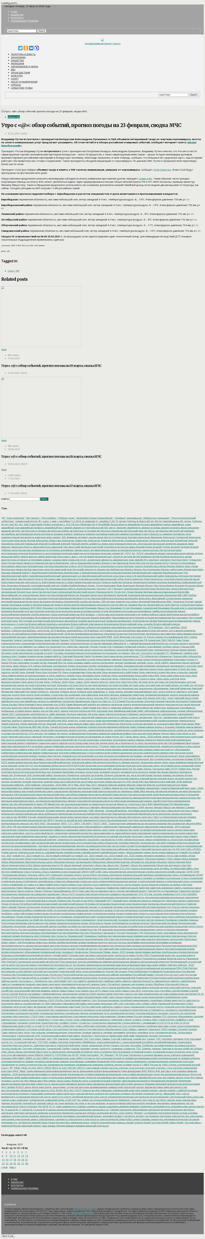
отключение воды (11, 881)
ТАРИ (163, 1029)
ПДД (177, 894)
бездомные (189, 563)
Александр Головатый (175, 537)
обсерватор (137, 862)
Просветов (81, 948)
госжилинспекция (73, 653)
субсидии (100, 1026)
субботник (88, 1026)
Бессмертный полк (61, 569)
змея (92, 723)
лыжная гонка (51, 781)
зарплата (16, 720)
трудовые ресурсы (184, 1045)
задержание (22, 714)
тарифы (172, 1029)
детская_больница (57, 685)
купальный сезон (190, 765)
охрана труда (139, 884)
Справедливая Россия (129, 1016)
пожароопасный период (110, 916)
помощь (193, 919)
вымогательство (151, 630)
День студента (140, 678)
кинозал (69, 746)
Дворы (23, 665)
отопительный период (150, 881)
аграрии (58, 534)
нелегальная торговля (153, 842)
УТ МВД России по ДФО (153, 1064)
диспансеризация (105, 688)
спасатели (189, 1013)
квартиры (6, 746)
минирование (182, 800)
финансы (138, 1083)
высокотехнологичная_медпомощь (139, 633)
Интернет (62, 733)
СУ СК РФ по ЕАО (51, 1026)
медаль (150, 791)
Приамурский (75, 936)
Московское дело (137, 817)
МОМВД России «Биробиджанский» (38, 817)
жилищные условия (12, 710)
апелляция (150, 553)
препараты (26, 936)
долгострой (32, 694)
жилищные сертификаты (180, 707)
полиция (159, 919)
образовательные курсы (38, 862)
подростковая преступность (132, 913)
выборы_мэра (64, 630)
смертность (178, 1000)
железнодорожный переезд (148, 704)
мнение (30, 810)
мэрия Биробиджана (41, 826)
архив (188, 556)
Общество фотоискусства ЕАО (173, 865)
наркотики (191, 833)
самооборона (188, 981)
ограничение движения (105, 868)
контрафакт (136, 755)
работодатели (9, 958)
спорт (41, 1016)
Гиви (178, 640)
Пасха (64, 894)
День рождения (37, 678)
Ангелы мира (127, 546)
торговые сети (180, 1038)
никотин (166, 849)
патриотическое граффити (105, 894)
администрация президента (17, 537)
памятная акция (128, 887)
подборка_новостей (12, 913)
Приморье (7, 939)
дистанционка (125, 688)
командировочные (132, 749)
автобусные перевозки (109, 530)
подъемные (8, 916)
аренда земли (36, 556)
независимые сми (24, 842)
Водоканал (115, 611)
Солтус (159, 1006)
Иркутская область (180, 733)
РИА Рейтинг (190, 968)
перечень (171, 900)
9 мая (32, 524)
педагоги (30, 897)
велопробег (131, 598)
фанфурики (134, 1071)
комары (148, 749)
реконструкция (20, 968)
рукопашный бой (125, 977)
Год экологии (53, 646)
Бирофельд (172, 575)
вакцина (158, 591)
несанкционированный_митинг (66, 845)
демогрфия (32, 669)
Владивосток (50, 608)
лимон (53, 778)
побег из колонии (56, 910)
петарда (13, 903)
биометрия (190, 569)
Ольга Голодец (32, 871)
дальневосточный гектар (32, 662)
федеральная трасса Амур (120, 1074)
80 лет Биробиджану (167, 521)
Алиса (104, 543)
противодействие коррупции (115, 948)
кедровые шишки (41, 746)
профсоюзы (81, 952)
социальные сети (98, 1013)
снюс (138, 1003)
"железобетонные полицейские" (94, 517)
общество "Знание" (118, 865)
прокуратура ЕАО (186, 945)
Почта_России (18, 929)
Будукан (179, 585)
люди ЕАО (137, 781)
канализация (183, 739)
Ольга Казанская (71, 871)
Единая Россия (125, 701)
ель (55, 704)
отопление (195, 881)
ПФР (146, 955)
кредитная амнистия (83, 762)
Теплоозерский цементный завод (60, 1035)
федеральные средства (150, 1074)
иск (193, 733)
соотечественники (185, 1006)
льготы (121, 781)
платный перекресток (158, 907)
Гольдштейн (187, 646)
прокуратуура (9, 948)
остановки (158, 878)
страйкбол (180, 1019)
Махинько (127, 791)
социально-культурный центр (100, 1009)
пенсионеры (107, 897)
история (106, 736)
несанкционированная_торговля (29, 845)
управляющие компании (89, 1064)
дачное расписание (102, 662)
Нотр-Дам (172, 855)
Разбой (99, 958)
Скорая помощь (38, 1000)
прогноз (102, 942)
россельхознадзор (94, 974)
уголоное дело (183, 1051)
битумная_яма (13, 579)
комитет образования (177, 749)
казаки (48, 739)
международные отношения (182, 794)
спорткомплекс (107, 1016)
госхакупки (158, 653)
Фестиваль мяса (33, 1080)
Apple (39, 524)
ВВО (180, 595)
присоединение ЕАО (96, 939)
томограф (126, 1038)
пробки (60, 942)
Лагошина (158, 768)
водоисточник (100, 611)
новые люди (150, 852)
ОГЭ (121, 868)
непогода (181, 842)
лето (15, 778)
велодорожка (116, 598)
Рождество (112, 971)
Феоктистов (93, 1077)
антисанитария (173, 550)
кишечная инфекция (136, 746)
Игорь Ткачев (49, 727)
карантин (44, 743)
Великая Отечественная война (90, 598)
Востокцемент (180, 617)
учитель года (126, 1067)
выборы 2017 (68, 627)
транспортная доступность (17, 1045)
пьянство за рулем (175, 955)
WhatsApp (86, 524)
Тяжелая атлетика (171, 1048)
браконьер (128, 585)
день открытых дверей (183, 672)
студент (73, 1022)
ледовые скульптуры (86, 772)
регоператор (45, 964)
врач (61, 620)
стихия (127, 1019)
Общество (17, 60)
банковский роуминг (89, 563)
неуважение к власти (172, 845)
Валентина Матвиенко (103, 595)
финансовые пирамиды (91, 1083)
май (167, 781)
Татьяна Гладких (187, 1029)
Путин (139, 955)
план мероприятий (134, 907)
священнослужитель (88, 987)
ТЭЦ (138, 1048)
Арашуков (7, 556)
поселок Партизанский (152, 923)
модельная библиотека (86, 813)
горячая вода (161, 649)
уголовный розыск (163, 1051)
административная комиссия (102, 534)
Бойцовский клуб (191, 582)
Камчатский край (166, 739)
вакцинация (170, 591)
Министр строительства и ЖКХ (134, 804)
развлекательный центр (118, 958)
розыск (123, 971)
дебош (36, 665)
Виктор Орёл (163, 604)
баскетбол (134, 563)
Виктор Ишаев (146, 604)
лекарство (7, 775)
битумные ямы (52, 579)
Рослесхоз (55, 974)
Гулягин (15, 659)
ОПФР (199, 874)
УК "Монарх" (107, 1055)
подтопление (171, 913)
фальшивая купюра (90, 1071)
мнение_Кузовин (45, 810)
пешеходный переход (173, 903)
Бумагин (26, 588)
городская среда (81, 649)
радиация (81, 958)
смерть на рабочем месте (28, 1003)
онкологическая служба (140, 871)
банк (179, 559)
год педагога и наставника (16, 646)
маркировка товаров (157, 788)
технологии (165, 1035)
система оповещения (146, 993)
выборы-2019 (97, 630)
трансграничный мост (109, 1042)
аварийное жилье (160, 524)
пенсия (52, 900)
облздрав (83, 858)
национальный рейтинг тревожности (51, 839)
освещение (62, 878)
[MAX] (36, 48)
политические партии (141, 919)
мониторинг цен (84, 817)
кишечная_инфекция (160, 746)
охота (127, 884)
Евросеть (96, 701)
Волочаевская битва (46, 617)
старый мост (42, 1019)
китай (120, 746)
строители (33, 1022)
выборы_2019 (145, 627)
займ (52, 714)
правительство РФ (90, 929)
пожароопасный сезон (137, 916)
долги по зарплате (176, 691)
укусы (166, 1055)
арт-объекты (115, 556)
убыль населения (25, 1051)
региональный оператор (154, 961)
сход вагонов (60, 1029)
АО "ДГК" (125, 553)
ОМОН (85, 871)
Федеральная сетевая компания (86, 1074)
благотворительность (54, 582)
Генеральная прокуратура (89, 640)
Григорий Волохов (72, 656)
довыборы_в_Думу (103, 691)
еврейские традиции (61, 701)
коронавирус (192, 755)
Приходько (190, 939)
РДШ (61, 961)
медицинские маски (31, 794)
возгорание (117, 614)
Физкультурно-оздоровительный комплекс (96, 1080)
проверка (92, 942)
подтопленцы (187, 913)
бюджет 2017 (105, 588)
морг (97, 817)
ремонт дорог (65, 968)
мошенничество (37, 820)
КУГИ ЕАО (79, 765)
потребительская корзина (158, 926)
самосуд (6, 984)
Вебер (193, 595)
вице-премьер (21, 608)
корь (106, 759)
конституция (105, 755)
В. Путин (116, 591)
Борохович (109, 585)
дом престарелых (108, 694)
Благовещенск (69, 579)
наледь (96, 829)
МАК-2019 (67, 784)
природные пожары (36, 939)
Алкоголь (131, 543)
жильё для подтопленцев (75, 710)
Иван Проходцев (21, 727)
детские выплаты (97, 685)
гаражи (54, 640)
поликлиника (72, 919)
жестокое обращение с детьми (35, 707)
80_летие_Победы (191, 521)
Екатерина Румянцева (188, 701)
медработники (110, 794)
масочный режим (31, 791)
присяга (151, 939)
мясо (82, 826)
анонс (86, 550)
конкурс (33, 755)
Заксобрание (24, 717)
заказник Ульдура (65, 714)
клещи (196, 746)
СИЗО (92, 993)
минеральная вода (102, 800)
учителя (177, 1067)
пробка (52, 942)
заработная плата (188, 717)
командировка (112, 749)
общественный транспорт (78, 865)
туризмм (84, 1048)
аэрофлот (165, 559)
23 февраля (88, 521)
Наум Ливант (190, 836)
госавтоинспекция (22, 653)
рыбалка (178, 977)
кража (11, 762)
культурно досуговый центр (163, 765)
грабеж (187, 653)
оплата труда (81, 874)
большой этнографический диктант (39, 585)
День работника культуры (175, 675)
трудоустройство (11, 1048)
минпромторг (25, 807)
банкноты (29, 563)
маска (4, 791)
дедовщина (60, 665)
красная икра (30, 762)
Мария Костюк (119, 788)
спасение (6, 1016)
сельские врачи (139, 987)
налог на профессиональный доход (153, 829)
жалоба (91, 704)
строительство (49, 1022)
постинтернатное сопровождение (97, 926)
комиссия (158, 749)
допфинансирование (156, 694)
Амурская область (21, 546)
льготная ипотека (69, 781)
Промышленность (42, 948)
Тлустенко (94, 1038)
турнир (94, 1048)
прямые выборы (151, 952)
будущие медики (11, 588)
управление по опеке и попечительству (24, 1064)
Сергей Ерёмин (180, 990)
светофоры (55, 987)
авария (68, 527)
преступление (41, 936)
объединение (9, 868)
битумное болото (32, 579)
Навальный (124, 826)
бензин (170, 566)
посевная (133, 923)
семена (54, 990)
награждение (9, 829)
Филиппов (171, 1080)
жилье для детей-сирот (46, 710)
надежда (22, 829)
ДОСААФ (69, 698)
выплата (180, 630)
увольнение (58, 1051)
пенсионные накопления (184, 897)
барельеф (122, 563)
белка (162, 566)
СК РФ (13, 997)
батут (166, 563)
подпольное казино (104, 913)
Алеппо (84, 543)
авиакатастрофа (150, 527)
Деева (71, 665)
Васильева (170, 595)
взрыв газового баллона (28, 604)
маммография (42, 788)
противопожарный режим (179, 948)
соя (181, 1013)
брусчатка (159, 585)
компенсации (102, 752)
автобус (16, 530)
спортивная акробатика (59, 1016)
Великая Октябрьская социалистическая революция (41, 598)
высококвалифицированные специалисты (94, 633)
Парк (81, 891)
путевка (130, 955)
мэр (18, 826)
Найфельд (59, 829)
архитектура (8, 559)
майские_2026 (22, 784)
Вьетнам (95, 636)
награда (185, 826)
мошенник (7, 820)
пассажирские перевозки (15, 894)
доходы (98, 698)
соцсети (174, 1013)
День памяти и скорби (61, 675)
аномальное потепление (45, 550)
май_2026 (176, 781)
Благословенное (134, 579)
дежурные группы (85, 665)
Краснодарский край (50, 762)
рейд (155, 964)
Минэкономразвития (112, 807)
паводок (50, 887)
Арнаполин (100, 556)
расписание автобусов (44, 961)
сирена (100, 993)
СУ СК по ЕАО (171, 1022)
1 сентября (63, 521)
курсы (64, 768)
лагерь (147, 768)
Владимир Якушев (168, 608)
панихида (188, 887)
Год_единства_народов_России (79, 646)
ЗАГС (11, 714)
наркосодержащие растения (168, 833)
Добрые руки (84, 691)
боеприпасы (174, 582)
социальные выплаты (52, 1013)
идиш (71, 727)
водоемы (86, 611)
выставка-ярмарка (182, 633)
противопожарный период (148, 948)
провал (82, 942)
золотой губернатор (107, 723)
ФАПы (151, 1071)
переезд (146, 900)
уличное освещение (182, 1055)
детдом (142, 681)
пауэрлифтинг (129, 894)
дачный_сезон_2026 (148, 662)
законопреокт (169, 714)
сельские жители (158, 987)
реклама (6, 968)
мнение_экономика (128, 810)
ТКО (85, 1038)
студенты (84, 1022)
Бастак (145, 563)
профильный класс (51, 952)
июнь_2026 (146, 736)
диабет (70, 688)
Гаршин (64, 640)
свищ (65, 987)
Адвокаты (79, 534)
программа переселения (141, 942)
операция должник (62, 874)
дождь (119, 691)
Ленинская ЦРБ (22, 775)
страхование (8, 1022)
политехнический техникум (112, 919)
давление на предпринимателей (42, 659)
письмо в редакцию (76, 907)
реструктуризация (103, 968)
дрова (113, 698)
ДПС (106, 698)
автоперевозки (24, 534)
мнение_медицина (67, 810)
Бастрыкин (155, 563)
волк (3, 617)
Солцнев (169, 1006)
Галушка (38, 640)
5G (113, 521)
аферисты (106, 559)
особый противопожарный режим (120, 878)
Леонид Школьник (114, 775)
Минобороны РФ (163, 804)
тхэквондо (129, 1048)
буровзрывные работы (62, 588)
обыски (44, 868)
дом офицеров (89, 694)
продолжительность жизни (17, 945)
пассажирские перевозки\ (45, 894)
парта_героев (116, 891)
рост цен (178, 974)
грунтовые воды (112, 656)
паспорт (195, 891)
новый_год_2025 (105, 855)
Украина (158, 1055)
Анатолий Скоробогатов (105, 546)
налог (104, 829)
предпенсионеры (30, 932)
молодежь (164, 813)
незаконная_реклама (116, 842)
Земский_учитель (56, 723)
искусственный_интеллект (39, 736)
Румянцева (142, 977)
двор (15, 665)
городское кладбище (103, 649)
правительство (47, 929)
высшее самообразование (32, 636)
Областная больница (36, 858)
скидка (119, 997)
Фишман (149, 1083)
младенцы (7, 810)
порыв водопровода (68, 923)
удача (30, 1055)
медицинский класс (54, 794)
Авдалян (121, 527)
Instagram (57, 524)
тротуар (124, 1045)
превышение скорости (152, 929)
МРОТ (51, 820)
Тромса (114, 1045)
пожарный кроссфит (84, 916)
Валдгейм (183, 591)
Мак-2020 (79, 784)
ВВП (186, 595)
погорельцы (131, 910)
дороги (173, 694)
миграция (6, 800)
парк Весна (90, 891)
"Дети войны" (48, 517)
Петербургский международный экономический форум (51, 903)
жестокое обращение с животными (75, 707)
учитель (113, 1067)
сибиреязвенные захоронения (59, 993)
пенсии (66, 897)
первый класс (120, 900)
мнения (144, 810)
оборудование (190, 858)
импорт (197, 727)
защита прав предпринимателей (105, 720)
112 (72, 521)
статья (68, 1019)
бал (173, 559)
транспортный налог (68, 1045)
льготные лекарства (105, 781)
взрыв (198, 601)
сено (156, 990)
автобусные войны (58, 530)
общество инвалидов (142, 865)
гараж (46, 640)
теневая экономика (113, 1032)
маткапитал (114, 791)
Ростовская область (28, 977)
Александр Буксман (126, 537)
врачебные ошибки (75, 620)
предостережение (177, 929)
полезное (49, 919)
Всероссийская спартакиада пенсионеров (94, 624)
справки (156, 1016)
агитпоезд (47, 534)
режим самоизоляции (89, 964)
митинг (148, 807)
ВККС (39, 608)
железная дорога (121, 704)
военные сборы (48, 614)
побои (70, 910)
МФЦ (198, 823)
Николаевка (67, 849)
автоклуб (174, 530)
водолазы (128, 611)
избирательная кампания (102, 727)
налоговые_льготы (22, 833)
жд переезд (103, 704)
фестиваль (118, 1077)
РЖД (179, 968)
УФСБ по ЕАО (59, 1067)
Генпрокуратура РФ (136, 640)
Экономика (18, 57)
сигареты (83, 993)
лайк (167, 768)
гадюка (159, 636)
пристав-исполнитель (122, 939)
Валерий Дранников (128, 595)
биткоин (184, 575)
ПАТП (71, 894)
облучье (117, 858)
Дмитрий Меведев (179, 688)
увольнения (73, 1051)
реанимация (94, 961)
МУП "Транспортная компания (119, 823)
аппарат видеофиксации (171, 553)
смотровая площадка (99, 1003)
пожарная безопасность (45, 916)
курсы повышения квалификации (87, 768)
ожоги (134, 868)
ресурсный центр (124, 968)
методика (115, 797)
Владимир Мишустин (97, 608)
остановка (146, 878)
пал (68, 887)
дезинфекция (104, 665)
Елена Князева (25, 704)
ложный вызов (148, 778)
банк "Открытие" (192, 559)
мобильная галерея (12, 813)
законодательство (150, 714)
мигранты (126, 797)
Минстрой (60, 807)
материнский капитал (94, 791)
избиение (81, 727)
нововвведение (53, 852)
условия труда (130, 1064)
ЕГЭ (114, 701)
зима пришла (74, 723)
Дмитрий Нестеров (25, 691)
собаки (145, 1003)
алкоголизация (117, 543)
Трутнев (26, 1048)
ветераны (45, 601)
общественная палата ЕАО (16, 865)
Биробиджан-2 (72, 572)
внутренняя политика (42, 611)
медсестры (125, 794)
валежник (33, 595)
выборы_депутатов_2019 (41, 630)
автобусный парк (133, 530)
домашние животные (131, 694)
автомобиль (8, 534)
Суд (124, 1026)
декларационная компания (139, 665)
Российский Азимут (143, 974)
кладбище (179, 746)
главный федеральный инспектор (148, 643)
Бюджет (91, 588)
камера (131, 739)
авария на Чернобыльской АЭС (90, 527)
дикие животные (85, 688)
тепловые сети (145, 1032)
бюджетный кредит (84, 591)
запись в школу (129, 717)
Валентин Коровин (78, 595)
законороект (8, 717)
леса (133, 775)
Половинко (171, 919)
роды (85, 971)
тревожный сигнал (99, 1045)
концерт (173, 755)
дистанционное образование (151, 688)
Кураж (35, 768)
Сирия (108, 993)
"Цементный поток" (26, 521)
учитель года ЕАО (145, 1067)
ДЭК (144, 698)
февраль (192, 1071)
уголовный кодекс (141, 1051)
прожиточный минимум (83, 945)
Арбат (16, 556)
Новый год (185, 852)
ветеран (34, 601)
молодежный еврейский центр (140, 813)
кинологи (79, 746)
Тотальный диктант (25, 1042)
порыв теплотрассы (91, 923)
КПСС (4, 762)
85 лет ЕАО (7, 524)
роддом (53, 971)
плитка (184, 907)
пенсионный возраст (13, 900)
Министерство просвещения (64, 804)
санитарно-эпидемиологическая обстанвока (73, 984)
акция (92, 537)
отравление (16, 884)
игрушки (63, 727)
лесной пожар (144, 775)
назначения (45, 829)
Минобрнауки (181, 804)
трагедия (62, 1042)
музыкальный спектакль (125, 820)
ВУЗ (37, 627)
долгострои (18, 694)
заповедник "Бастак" (150, 717)
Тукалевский (53, 1048)
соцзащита (75, 1009)
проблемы (71, 942)
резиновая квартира (114, 964)
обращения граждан (118, 862)
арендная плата (54, 556)
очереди (153, 884)
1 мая (52, 521)
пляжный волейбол (21, 910)
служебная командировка (134, 1000)
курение (44, 768)
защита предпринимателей (140, 720)
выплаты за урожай (12, 633)
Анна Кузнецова (21, 550)
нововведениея (90, 852)
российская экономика (119, 974)
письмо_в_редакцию (100, 907)
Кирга (113, 746)
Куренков (55, 768)
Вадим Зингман (143, 591)
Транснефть (184, 1042)
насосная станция (141, 836)
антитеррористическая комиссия (64, 553)
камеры (140, 739)
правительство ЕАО (67, 929)
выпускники (31, 633)
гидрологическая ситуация (85, 643)
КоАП (43, 749)
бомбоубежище (77, 585)
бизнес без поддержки (147, 569)
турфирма (116, 1048)
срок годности (20, 1019)
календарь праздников (113, 739)
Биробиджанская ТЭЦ (175, 572)
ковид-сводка (55, 749)
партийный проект (136, 891)
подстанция (156, 913)
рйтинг (27, 971)
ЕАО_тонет (167, 698)
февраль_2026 (9, 1074)
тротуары (135, 1045)
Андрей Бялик (143, 546)
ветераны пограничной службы (69, 601)
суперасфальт (192, 1026)
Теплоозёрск (8, 1035)
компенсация (151, 752)
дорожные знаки (11, 698)
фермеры (106, 1077)
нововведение (72, 852)
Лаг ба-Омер (135, 768)
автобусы (149, 530)
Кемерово (58, 746)
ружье (111, 977)
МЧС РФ (11, 826)
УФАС (16, 1067)
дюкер (151, 698)
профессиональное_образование (20, 952)
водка (76, 611)
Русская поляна (158, 977)
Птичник (72, 955)
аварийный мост (54, 527)
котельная (177, 759)
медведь (173, 791)
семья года (73, 990)
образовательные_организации (72, 862)
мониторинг (66, 817)
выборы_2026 (178, 627)
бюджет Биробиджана (126, 588)
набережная (109, 826)
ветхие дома (114, 601)
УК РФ (119, 1055)
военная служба (29, 614)
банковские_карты (66, 563)
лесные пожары (162, 775)
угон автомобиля (16, 1055)
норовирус (159, 855)
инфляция (116, 733)
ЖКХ (13, 69)
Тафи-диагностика (12, 1032)
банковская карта (45, 563)
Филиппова (184, 1080)
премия (15, 936)
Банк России (8, 563)
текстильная (37, 1032)
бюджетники (148, 588)
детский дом (152, 685)
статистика (57, 1019)
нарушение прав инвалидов (17, 836)
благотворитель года (156, 579)
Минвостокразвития (79, 800)
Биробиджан (55, 572)
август (112, 527)
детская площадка (35, 685)
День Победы (102, 675)
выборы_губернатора (13, 630)
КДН (28, 746)
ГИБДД (170, 640)
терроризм (141, 1035)
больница (12, 585)
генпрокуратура (114, 640)
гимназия (106, 643)
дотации (80, 698)
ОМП (92, 871)
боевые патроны (157, 582)
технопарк (39, 1038)
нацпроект (93, 839)
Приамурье (90, 936)
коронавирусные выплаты (16, 759)
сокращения (137, 1006)
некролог (134, 842)
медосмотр (94, 794)
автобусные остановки (82, 530)
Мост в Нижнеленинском (168, 817)
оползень (103, 874)
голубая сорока (170, 646)
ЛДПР (174, 768)
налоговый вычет (44, 833)
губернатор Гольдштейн (172, 656)
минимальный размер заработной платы (150, 800)
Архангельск (176, 556)
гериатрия (154, 640)
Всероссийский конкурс (166, 624)
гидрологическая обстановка (52, 643)
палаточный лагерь (82, 887)
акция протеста (105, 537)
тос (10, 1042)
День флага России (31, 681)
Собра (189, 1003)
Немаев (171, 842)
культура (141, 765)
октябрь (164, 868)
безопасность (91, 566)
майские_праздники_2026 (46, 784)
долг (155, 691)
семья (63, 990)
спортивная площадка (86, 1016)
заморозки (100, 717)
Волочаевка (27, 617)
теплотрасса (100, 1035)
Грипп (87, 656)
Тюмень (146, 1048)
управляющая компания (61, 1064)
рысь (28, 981)
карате (54, 743)
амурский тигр (59, 546)
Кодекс (67, 749)
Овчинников (56, 868)
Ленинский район (42, 775)
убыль (11, 1051)
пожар (27, 916)
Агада (37, 534)
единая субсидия (144, 701)
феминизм (70, 1077)
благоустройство (112, 582)
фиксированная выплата (136, 1080)
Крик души (168, 762)
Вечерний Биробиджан (152, 601)
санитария (41, 984)
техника (153, 1035)
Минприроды (9, 807)
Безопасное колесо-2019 (68, 566)
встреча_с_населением (14, 627)
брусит (149, 585)
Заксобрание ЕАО (42, 717)
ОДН (127, 868)
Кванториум (192, 743)
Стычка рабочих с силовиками (138, 1022)
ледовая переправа (62, 772)
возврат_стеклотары (97, 614)
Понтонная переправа (14, 923)
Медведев (161, 791)
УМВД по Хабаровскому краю (58, 1058)
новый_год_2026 (125, 855)
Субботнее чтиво (22, 87)
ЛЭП (128, 781)
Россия (159, 974)
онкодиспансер (117, 871)
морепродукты (109, 817)
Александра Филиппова (174, 540)
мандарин (71, 788)
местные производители (82, 797)
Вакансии (17, 14)
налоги (178, 829)
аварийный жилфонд (31, 527)
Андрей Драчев (179, 546)
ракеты (180, 958)
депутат (103, 681)
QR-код (75, 524)
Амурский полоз (41, 546)
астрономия (35, 559)
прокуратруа (153, 945)
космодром (128, 759)
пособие (62, 926)
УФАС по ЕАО (28, 1067)
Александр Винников (149, 537)
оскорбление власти (88, 878)
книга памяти (19, 749)
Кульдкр (120, 765)
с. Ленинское (39, 981)
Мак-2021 (91, 784)
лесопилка (177, 775)
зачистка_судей (76, 720)
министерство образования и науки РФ (24, 804)
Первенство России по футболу (75, 900)
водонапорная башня (172, 611)
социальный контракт (122, 1013)
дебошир (47, 665)
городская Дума (61, 649)
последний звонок (46, 926)
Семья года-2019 (90, 990)
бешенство (103, 569)
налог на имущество (120, 829)
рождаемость (96, 971)
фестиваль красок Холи (176, 1077)
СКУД (51, 1000)
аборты (122, 524)
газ (165, 636)
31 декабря (102, 521)
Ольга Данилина (51, 871)
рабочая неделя (27, 958)
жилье (28, 710)
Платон (175, 907)
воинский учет (132, 614)
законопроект (185, 714)
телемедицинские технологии (63, 1032)
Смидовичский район (74, 1003)
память (177, 887)
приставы (140, 939)
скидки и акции (132, 997)
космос (167, 759)
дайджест (68, 659)
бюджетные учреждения (57, 591)
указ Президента (133, 1055)
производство (105, 945)
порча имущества (37, 923)
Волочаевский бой (69, 617)
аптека (198, 553)
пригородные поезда (183, 936)
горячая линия (177, 649)
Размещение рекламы (24, 20)
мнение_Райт (86, 810)
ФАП (144, 1071)
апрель (190, 553)
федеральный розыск (177, 1074)
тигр (49, 1038)
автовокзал (162, 530)
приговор (165, 936)
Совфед (117, 1006)
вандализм (147, 595)
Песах (4, 903)
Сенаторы (147, 990)
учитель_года (164, 1067)
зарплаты (28, 720)
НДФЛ (119, 839)
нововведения (108, 852)
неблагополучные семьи (137, 839)
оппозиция (115, 874)
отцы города (83, 884)
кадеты (9, 739)
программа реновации (168, 942)
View (4, 349)
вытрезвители (56, 636)
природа (18, 939)
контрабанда (121, 755)
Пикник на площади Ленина (32, 907)
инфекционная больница (83, 733)
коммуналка (8, 752)
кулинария (109, 765)
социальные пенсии (76, 1013)
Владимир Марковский (71, 608)
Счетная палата (77, 1029)
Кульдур (131, 765)
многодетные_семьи (186, 810)
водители (67, 611)
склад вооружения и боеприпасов (160, 997)
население (124, 836)
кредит (66, 762)
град (195, 653)
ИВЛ (34, 727)
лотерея (179, 778)
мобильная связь (34, 813)
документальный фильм (137, 691)
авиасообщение (189, 527)
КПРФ (197, 759)
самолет (175, 981)
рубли (86, 977)
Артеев (127, 556)
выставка (165, 633)
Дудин (132, 698)
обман (177, 858)
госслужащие (109, 653)
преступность (58, 936)
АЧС (145, 559)
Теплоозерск (184, 1032)
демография (18, 669)
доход (89, 698)
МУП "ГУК (80, 823)
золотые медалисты (144, 723)
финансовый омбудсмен (119, 1083)
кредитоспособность (108, 762)
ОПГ (48, 874)
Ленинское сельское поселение (84, 775)
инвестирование (23, 730)
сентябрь (165, 990)
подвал (28, 913)
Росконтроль (41, 974)
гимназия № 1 (120, 643)
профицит (68, 952)
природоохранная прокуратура (66, 939)
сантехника (137, 984)
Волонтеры (13, 617)
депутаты (114, 681)
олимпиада (16, 871)
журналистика (104, 710)
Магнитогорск (157, 781)
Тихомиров (76, 1038)
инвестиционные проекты (62, 730)
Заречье (6, 720)
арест (67, 556)
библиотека (117, 569)
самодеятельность (142, 981)
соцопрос (163, 1013)
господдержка (92, 653)
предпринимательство (75, 932)
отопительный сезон (176, 881)
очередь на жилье (169, 884)
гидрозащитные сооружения (18, 643)
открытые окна (89, 881)
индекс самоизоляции (91, 730)
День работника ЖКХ (146, 675)
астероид (22, 559)
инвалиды (7, 730)
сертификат (34, 993)
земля (23, 723)
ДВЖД (164, 662)
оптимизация (187, 874)
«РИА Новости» (162, 169)
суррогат (20, 1029)
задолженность (39, 714)
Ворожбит (105, 617)
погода (119, 910)
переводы (134, 900)
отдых (184, 878)
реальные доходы (76, 961)
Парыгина (184, 891)
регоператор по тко (65, 964)
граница (6, 656)
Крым (190, 762)
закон (101, 714)
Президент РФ (134, 932)
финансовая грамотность (36, 1083)
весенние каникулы (181, 598)
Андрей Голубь (161, 546)
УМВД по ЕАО (33, 1058)
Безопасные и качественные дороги (121, 566)
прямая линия (133, 952)
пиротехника (57, 907)
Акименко (72, 537)
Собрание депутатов (13, 1006)
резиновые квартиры (139, 964)
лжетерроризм (40, 778)
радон (91, 958)
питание (118, 907)
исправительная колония (69, 736)
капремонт (32, 743)
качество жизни (98, 743)
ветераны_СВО (97, 601)
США (124, 1029)
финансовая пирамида (64, 1083)
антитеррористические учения (101, 553)
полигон (60, 919)
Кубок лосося (58, 765)
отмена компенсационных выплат (117, 881)
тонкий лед (139, 1038)
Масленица (14, 791)
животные (159, 707)
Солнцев (150, 1006)
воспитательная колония (139, 617)
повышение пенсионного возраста (94, 910)
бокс (3, 585)
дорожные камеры (32, 698)
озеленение (145, 868)
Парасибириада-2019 (65, 891)
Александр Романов (99, 540)
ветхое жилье (130, 601)
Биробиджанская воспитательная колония (106, 572)
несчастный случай (122, 845)
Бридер (140, 585)
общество (100, 865)
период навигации (188, 900)
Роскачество (8, 974)
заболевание (151, 710)
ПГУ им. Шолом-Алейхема (158, 894)
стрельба (21, 1022)
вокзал (183, 614)
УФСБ (47, 1067)
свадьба (27, 987)
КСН (27, 765)
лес (128, 775)
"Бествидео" (32, 517)
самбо (117, 981)
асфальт (47, 559)
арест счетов (78, 556)
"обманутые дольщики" (156, 517)
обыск (36, 868)
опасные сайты (36, 874)
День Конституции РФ (48, 672)
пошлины (32, 929)
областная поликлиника (63, 858)
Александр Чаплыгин (147, 540)
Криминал (181, 762)
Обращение (98, 862)
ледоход (143, 772)
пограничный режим (175, 910)
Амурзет (6, 546)
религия (43, 968)
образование (16, 862)
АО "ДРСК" (137, 553)
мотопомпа (189, 817)
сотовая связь (26, 1009)
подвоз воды (41, 913)
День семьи (69, 678)
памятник (143, 887)
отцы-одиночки (100, 884)
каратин (63, 743)
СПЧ (164, 1016)
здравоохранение (168, 720)
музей (70, 820)
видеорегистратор (107, 604)
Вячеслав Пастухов (130, 636)
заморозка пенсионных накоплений (73, 717)
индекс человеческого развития (123, 730)
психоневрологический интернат (32, 955)
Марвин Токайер (101, 788)
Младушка (19, 810)
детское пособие (21, 688)
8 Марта (141, 521)
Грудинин (97, 656)
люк (146, 781)
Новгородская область (30, 852)
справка (146, 1016)
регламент (31, 964)
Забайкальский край (125, 710)
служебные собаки (160, 1000)
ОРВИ (4, 878)
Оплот (93, 874)
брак (119, 585)
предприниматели (51, 932)
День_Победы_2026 (55, 681)
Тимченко (63, 1038)
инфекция (104, 733)
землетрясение (10, 723)
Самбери (108, 981)
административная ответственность (140, 534)
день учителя (171, 678)
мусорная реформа (155, 823)
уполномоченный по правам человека (23, 1061)
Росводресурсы (171, 971)
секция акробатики (118, 987)
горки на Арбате (42, 649)
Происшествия (20, 72)
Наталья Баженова (163, 836)
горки (28, 649)
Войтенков (172, 614)
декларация (162, 665)
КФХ (109, 768)
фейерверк (7, 1077)
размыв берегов (166, 958)
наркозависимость (103, 833)
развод (137, 958)
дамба (87, 662)
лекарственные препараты (176, 772)
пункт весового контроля (92, 955)
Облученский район (100, 858)
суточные (31, 1029)
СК (198, 993)
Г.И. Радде (148, 636)
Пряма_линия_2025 (113, 952)
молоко (175, 813)
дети (150, 681)
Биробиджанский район (150, 575)
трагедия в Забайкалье (82, 1042)
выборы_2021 (161, 627)
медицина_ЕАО (10, 794)
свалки (44, 987)
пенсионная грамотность (129, 897)
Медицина (17, 63)
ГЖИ (163, 640)
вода (58, 611)
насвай (114, 836)
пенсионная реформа (157, 897)
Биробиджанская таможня (146, 572)
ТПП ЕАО (42, 1042)
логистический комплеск (125, 778)
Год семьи (38, 646)
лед (48, 772)
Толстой (115, 1038)
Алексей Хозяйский (49, 543)
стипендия (116, 1019)
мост (150, 817)
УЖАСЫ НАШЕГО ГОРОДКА (50, 1055)
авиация (6, 530)
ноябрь (183, 855)
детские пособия (118, 685)
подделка (55, 913)
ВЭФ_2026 (112, 636)
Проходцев (95, 952)
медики (183, 791)
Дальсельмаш (74, 662)
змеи (85, 723)
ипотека (147, 733)
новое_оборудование (130, 852)
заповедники (170, 717)
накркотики (85, 829)
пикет (4, 907)
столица (136, 1019)
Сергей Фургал (18, 993)
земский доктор (36, 723)
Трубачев (147, 1045)
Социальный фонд (146, 1013)
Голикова (117, 646)
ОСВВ (51, 878)
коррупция (96, 759)
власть (183, 608)
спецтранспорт (21, 1016)
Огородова (70, 868)
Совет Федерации (57, 1006)
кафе (85, 743)
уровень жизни (112, 1064)
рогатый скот (40, 971)
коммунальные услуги (81, 752)
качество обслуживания (171, 743)
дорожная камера (188, 694)
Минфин (95, 807)
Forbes (47, 524)
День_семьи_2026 (79, 681)
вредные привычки (106, 620)
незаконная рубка (93, 842)
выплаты (190, 630)
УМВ (14, 1058)
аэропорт (153, 559)
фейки (24, 1077)
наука (178, 836)
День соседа (85, 678)
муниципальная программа (175, 820)
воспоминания (162, 617)
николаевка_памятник (87, 849)
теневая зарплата (91, 1032)
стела (75, 1019)
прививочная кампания (146, 936)
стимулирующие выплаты (94, 1019)
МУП (36, 823)
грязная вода (130, 656)
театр (26, 1032)
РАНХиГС (11, 961)
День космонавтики (73, 672)
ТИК (54, 1038)
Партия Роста (155, 891)
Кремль (125, 762)
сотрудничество (44, 1009)
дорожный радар (53, 698)
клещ (188, 746)
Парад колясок (24, 891)
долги (161, 691)
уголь (195, 1051)
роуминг (45, 977)
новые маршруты (168, 852)
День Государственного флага (139, 669)
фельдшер (57, 1077)
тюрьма (156, 1048)
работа (190, 955)
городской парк (125, 649)
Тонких (150, 1038)
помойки (183, 919)
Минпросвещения (43, 807)
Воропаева (118, 617)
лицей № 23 (86, 778)
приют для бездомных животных (28, 942)
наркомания (144, 833)
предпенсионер (10, 932)
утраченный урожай (188, 1064)
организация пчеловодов (23, 878)
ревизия (107, 961)
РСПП (59, 977)
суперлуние (8, 1029)
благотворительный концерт (84, 582)
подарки (192, 910)
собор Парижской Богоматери (167, 1003)
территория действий (121, 1035)
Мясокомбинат (93, 826)
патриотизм (82, 894)
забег (140, 710)
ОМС (99, 871)
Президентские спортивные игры (163, 932)
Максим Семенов (136, 784)
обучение (150, 862)
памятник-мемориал (161, 887)
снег (121, 1003)
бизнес (128, 569)
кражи (19, 762)
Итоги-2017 (118, 736)
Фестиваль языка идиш (57, 1080)
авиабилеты (134, 527)
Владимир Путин (120, 608)
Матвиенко (75, 791)
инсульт (39, 733)
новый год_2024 (41, 855)
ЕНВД (62, 704)
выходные (83, 636)
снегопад (129, 1003)
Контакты (17, 17)
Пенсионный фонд (36, 900)
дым (139, 698)
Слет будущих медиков (105, 1000)
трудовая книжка (163, 1045)
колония (99, 749)
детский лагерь (169, 685)
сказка (56, 997)
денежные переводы (52, 669)
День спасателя (102, 678)
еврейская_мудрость (36, 701)
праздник (107, 929)
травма (52, 1042)
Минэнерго (131, 807)
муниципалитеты (149, 820)
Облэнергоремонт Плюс (158, 858)
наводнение (151, 826)
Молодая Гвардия (111, 813)
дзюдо (61, 688)
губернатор (151, 656)
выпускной (44, 633)
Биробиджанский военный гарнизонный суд (55, 575)
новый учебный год (63, 855)
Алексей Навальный (26, 543)
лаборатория (120, 768)
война (145, 614)
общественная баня (179, 862)
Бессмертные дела (38, 569)
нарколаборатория (125, 833)
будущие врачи (193, 585)
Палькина (99, 887)
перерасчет (158, 900)
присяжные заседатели (169, 939)
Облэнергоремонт (133, 858)
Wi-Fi (95, 524)
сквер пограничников (88, 997)
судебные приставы (157, 1026)
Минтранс (72, 807)
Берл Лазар (191, 566)
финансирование (11, 1083)
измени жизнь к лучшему (160, 727)
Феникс (81, 1077)
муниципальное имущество (17, 823)
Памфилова (112, 887)
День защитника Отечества (173, 669)
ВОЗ (82, 614)
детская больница (175, 681)
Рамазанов (191, 958)
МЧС (3, 826)
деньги (94, 681)
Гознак (102, 646)
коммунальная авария (28, 752)
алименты (95, 543)
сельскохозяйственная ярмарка (31, 990)
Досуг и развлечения (24, 81)
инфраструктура (132, 733)
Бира (200, 569)
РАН (3, 961)
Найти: (5, 498)
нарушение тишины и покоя (50, 836)
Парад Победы (42, 891)
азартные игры (43, 537)
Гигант (185, 640)
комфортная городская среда (176, 752)
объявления (24, 868)
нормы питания (144, 855)
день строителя (121, 678)
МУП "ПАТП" (93, 823)
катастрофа (75, 743)
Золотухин (125, 723)
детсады (159, 681)
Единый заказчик (165, 701)
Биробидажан (39, 572)
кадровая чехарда (25, 739)
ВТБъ (31, 627)
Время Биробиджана (161, 620)
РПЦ (53, 977)
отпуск (5, 884)
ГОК (109, 646)
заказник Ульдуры (87, 714)
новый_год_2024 (85, 855)
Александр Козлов (24, 540)
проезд (64, 945)
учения (103, 1067)
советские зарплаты (101, 1006)
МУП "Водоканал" (50, 823)
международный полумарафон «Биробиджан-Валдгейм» (34, 797)
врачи (91, 620)
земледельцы (187, 720)
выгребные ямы (131, 630)
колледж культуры (83, 749)
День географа (96, 669)
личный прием (102, 778)
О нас (14, 11)
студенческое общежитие (105, 1022)
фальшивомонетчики (114, 1071)
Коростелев (52, 759)
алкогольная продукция (151, 543)
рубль (94, 977)
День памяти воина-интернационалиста (24, 675)
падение (61, 887)
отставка (28, 884)
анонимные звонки (71, 550)
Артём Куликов (160, 556)
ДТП (120, 698)
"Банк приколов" (15, 517)
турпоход (104, 1048)
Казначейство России (73, 739)
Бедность (176, 563)
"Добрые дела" (66, 517)
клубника (6, 749)
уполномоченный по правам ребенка (178, 1058)
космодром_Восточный (149, 759)
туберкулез (39, 1048)
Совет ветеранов (35, 1006)
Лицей (75, 778)
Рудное (102, 977)
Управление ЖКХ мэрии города (114, 1061)
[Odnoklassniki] (26, 48)
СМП (115, 1003)
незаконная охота (71, 842)
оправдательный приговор (138, 874)
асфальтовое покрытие (66, 559)
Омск (105, 871)
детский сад (186, 685)
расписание (24, 961)
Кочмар (188, 759)
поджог (87, 913)
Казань (56, 739)
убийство (188, 1048)
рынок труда (17, 981)
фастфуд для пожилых (173, 1071)
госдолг (48, 653)
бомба (64, 585)
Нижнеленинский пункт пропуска (40, 849)
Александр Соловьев (123, 540)
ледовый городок (109, 772)
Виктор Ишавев (128, 604)
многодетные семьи (161, 810)
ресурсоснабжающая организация (155, 968)
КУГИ (69, 765)
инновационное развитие (172, 730)
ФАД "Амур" (19, 1071)
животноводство (143, 707)
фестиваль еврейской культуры (143, 1077)
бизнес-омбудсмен (172, 569)
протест (93, 948)
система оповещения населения (178, 993)
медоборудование (77, 794)
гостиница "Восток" (128, 653)
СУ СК (159, 1022)
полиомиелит (88, 919)
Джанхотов (50, 688)
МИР (141, 807)
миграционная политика (146, 797)
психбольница (169, 952)
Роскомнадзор (24, 974)
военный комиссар (69, 614)
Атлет (83, 559)
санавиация (18, 984)
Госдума (58, 653)
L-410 (66, 524)
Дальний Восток (56, 662)
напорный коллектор (80, 833)
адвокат (68, 534)
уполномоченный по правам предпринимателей (129, 1058)
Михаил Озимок (185, 807)
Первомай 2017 (103, 900)
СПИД (34, 1016)
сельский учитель (179, 987)
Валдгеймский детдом (14, 595)
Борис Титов (95, 585)
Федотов (195, 1074)
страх (189, 1019)
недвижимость (161, 839)
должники (74, 694)
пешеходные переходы (145, 903)
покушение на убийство (29, 919)
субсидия (111, 1026)
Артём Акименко (142, 556)
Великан (6, 598)
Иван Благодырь (184, 723)
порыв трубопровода (115, 923)
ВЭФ (103, 636)
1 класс (45, 521)
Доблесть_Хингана (48, 691)
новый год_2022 (22, 855)
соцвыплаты (61, 1009)
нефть (17, 849)
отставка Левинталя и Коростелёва (54, 884)
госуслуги (146, 653)
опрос (175, 874)
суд (119, 1026)
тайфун (132, 1029)
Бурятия (81, 588)
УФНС (40, 1067)
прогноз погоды (117, 942)
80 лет (150, 521)
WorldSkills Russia (108, 524)
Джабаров (37, 688)
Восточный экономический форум (38, 620)
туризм (74, 1048)
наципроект (80, 839)
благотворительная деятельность (21, 582)
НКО (183, 849)
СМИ (47, 1003)
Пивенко (191, 903)
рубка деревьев (73, 977)
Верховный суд (160, 598)
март (187, 788)
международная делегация (148, 794)
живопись (127, 707)
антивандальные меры (103, 550)
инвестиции (40, 730)
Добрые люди (67, 691)
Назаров (33, 829)
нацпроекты (107, 839)
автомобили (187, 530)
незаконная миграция (48, 842)
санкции (125, 984)
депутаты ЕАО (129, 681)
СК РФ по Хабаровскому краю (34, 997)
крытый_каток (16, 765)
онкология (160, 871)
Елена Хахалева (43, 704)
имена (189, 727)
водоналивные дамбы (147, 611)
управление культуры (181, 1061)
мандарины (84, 788)
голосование (153, 646)
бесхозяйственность (84, 569)
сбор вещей (171, 984)
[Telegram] (20, 48)
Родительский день (70, 971)
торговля (166, 1038)
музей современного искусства (92, 820)
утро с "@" (14, 270)
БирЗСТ (26, 572)
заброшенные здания (172, 710)
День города (113, 669)
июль (129, 736)
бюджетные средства (29, 591)
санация (30, 984)
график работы (52, 656)
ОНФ (189, 871)
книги (30, 749)
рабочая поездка (47, 958)
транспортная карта (44, 1045)
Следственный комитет (77, 1000)
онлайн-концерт (176, 871)
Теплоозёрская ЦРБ (28, 1035)
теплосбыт (86, 1035)
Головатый (129, 646)
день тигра (156, 678)
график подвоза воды (30, 656)
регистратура (16, 964)
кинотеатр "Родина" (97, 746)
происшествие (122, 945)
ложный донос (165, 778)
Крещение (146, 762)
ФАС (157, 1071)
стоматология (165, 1019)
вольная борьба (89, 617)
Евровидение (82, 701)
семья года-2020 (111, 990)
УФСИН (71, 1067)
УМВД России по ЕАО (88, 1058)
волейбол (193, 614)
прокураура (24, 948)
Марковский (177, 788)
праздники (119, 929)
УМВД (21, 1058)
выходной (71, 636)
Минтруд (84, 807)
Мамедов (28, 788)
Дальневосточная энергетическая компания (147, 659)
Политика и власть (23, 54)
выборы (55, 627)
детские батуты (77, 685)
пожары (155, 916)
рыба (170, 977)
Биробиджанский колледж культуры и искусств (108, 575)
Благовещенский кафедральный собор (101, 579)
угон (3, 1055)
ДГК (29, 665)
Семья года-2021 (131, 990)
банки (19, 563)
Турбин (65, 1048)
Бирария (16, 572)
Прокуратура (168, 945)
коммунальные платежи (55, 752)
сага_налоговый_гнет (59, 981)
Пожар (19, 916)
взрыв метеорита (52, 604)
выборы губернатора (88, 627)
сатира (148, 984)
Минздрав (120, 800)
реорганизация (83, 968)
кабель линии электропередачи (171, 736)
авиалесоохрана (170, 527)
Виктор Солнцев (180, 604)
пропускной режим (64, 948)
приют (5, 942)
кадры (40, 739)
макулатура (173, 784)
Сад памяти (79, 981)
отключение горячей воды (37, 881)
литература (64, 778)
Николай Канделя (150, 849)
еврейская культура (12, 701)
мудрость (60, 820)
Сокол (126, 1006)
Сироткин (118, 993)
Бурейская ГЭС (40, 588)
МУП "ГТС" (67, 823)
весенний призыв (11, 601)
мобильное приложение (58, 813)
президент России (114, 932)
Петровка (89, 903)
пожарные (66, 916)
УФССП (80, 1067)
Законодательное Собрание (122, 714)
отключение (195, 878)
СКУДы (58, 1000)
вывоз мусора (114, 630)
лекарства (154, 772)
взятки (75, 604)
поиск (164, 916)
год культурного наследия (183, 643)
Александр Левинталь (48, 540)
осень (72, 878)
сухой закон (44, 1029)
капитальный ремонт (13, 743)
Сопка (200, 1006)
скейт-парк (108, 997)
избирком (123, 727)
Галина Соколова (23, 640)
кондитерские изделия (14, 755)
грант (14, 656)
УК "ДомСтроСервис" (87, 1055)
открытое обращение (66, 881)
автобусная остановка (34, 530)
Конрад (42, 755)
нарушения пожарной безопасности (88, 836)
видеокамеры (88, 604)
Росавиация (155, 971)
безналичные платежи (40, 566)
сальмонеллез (94, 981)
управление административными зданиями (70, 1061)
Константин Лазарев (59, 755)
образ (4, 862)
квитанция (18, 746)
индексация (149, 730)
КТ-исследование (40, 765)
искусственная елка (12, 736)
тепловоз (130, 1032)
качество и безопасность (122, 743)
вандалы (159, 595)
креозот (135, 762)
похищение (181, 926)
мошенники (20, 820)
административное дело (176, 534)
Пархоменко (170, 891)
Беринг (179, 566)
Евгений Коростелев (186, 698)
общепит (161, 862)
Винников (6, 608)
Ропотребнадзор (137, 971)
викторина (196, 604)
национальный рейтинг (15, 839)
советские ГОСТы (78, 1006)
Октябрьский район (181, 868)
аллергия (170, 543)
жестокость (103, 707)
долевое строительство (54, 694)
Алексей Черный (70, 543)
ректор (33, 968)
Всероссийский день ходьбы (136, 624)
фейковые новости (39, 1077)
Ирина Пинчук (160, 733)
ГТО (141, 656)
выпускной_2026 (60, 633)
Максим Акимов (117, 784)
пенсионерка (92, 897)
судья (180, 1026)
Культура (17, 75)
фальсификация (36, 1071)
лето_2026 (24, 778)
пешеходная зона (120, 903)
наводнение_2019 (169, 826)
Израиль (180, 727)
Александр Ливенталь (74, 540)
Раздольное (149, 958)
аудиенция (93, 559)
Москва (122, 817)
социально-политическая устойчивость (141, 1009)
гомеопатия (8, 649)
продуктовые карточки (46, 945)
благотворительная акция (184, 579)
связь (72, 987)
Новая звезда (9, 852)
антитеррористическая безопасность (23, 553)
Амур (191, 543)
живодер (115, 707)
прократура (138, 945)
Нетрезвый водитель (147, 845)
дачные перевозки (125, 662)
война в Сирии (157, 614)
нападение (61, 833)
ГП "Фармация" (174, 653)
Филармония (157, 1080)
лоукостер (190, 778)
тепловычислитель (165, 1032)
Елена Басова (9, 704)
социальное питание (26, 1013)
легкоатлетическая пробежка (29, 772)
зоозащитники (165, 723)
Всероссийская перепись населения (49, 624)
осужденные (172, 878)
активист (83, 537)
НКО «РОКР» (193, 849)
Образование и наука (24, 66)
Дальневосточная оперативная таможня (97, 659)
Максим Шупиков (156, 784)
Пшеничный (156, 955)
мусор (140, 823)
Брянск (170, 585)
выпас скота (168, 630)
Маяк (136, 791)
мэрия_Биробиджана (66, 826)
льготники (86, 781)
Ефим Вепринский (76, 704)
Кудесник (91, 765)
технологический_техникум (17, 1038)
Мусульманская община (181, 823)
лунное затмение (11, 781)
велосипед (144, 598)
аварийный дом (10, 527)
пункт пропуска (116, 955)
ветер (25, 601)
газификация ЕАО (178, 636)
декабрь (118, 665)
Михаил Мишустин (164, 807)
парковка (102, 891)
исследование (92, 736)
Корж (181, 755)
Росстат (168, 974)
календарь (92, 739)
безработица (151, 566)
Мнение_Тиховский (105, 810)
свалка (36, 987)
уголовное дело (89, 1051)
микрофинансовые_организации (31, 800)
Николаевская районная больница (120, 849)
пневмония (39, 910)
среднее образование (180, 1016)
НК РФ (175, 849)
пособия (72, 926)
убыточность (43, 1051)
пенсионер (77, 897)
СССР (32, 1019)
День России (54, 678)
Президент (96, 932)
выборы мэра (109, 627)
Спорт (15, 78)
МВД (142, 791)
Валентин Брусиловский (53, 595)
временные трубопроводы (133, 620)
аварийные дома (181, 524)
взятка (67, 604)
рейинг (162, 964)
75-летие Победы (125, 521)
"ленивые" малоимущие (128, 517)
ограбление (84, 868)
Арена (24, 556)
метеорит (103, 797)
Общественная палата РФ (47, 865)
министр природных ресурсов (98, 804)
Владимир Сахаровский (143, 608)
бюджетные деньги (167, 588)
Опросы (16, 84)
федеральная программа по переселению (42, 1074)
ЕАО (158, 698)
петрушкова (102, 903)
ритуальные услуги (12, 971)
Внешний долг (20, 611)
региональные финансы (126, 961)
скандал (64, 997)
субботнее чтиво (71, 1026)
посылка (122, 926)
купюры (26, 768)
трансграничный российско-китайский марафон (149, 1042)
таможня (142, 1029)
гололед (141, 646)
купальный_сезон (11, 768)
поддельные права (72, 913)
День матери (93, 672)
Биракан (6, 572)
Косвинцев (115, 759)
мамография (57, 788)
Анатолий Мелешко (79, 546)
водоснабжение (10, 614)
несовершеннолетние (98, 845)
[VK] (31, 48)
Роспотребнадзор (72, 974)
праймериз (132, 929)
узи (69, 1055)
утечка (172, 1064)
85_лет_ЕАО (21, 524)
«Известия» (145, 178)
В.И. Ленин (127, 591)
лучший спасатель (32, 781)
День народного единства (154, 672)
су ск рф (36, 1026)
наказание (72, 829)
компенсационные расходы (126, 752)
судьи (172, 1026)
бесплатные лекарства (14, 569)
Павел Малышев (25, 887)
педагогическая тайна (49, 897)
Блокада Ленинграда (134, 582)
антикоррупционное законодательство (140, 550)
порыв (52, 923)
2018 (78, 521)
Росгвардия (188, 971)
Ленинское (59, 775)
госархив (38, 653)
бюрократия (103, 591)
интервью (50, 733)
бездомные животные (14, 566)
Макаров (102, 784)
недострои (176, 839)
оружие (43, 878)
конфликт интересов (155, 755)
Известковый (137, 727)
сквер (72, 997)
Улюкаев (6, 1058)
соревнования (9, 1009)
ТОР (158, 1038)
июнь (135, 736)
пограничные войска (151, 910)
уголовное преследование (115, 1051)
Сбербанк (158, 984)
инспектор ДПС (24, 733)
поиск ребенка (176, 916)
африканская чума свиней (128, 559)
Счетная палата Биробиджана (103, 1029)
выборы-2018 (81, 630)
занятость (113, 717)
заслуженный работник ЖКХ (50, 720)
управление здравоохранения (150, 1061)
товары (105, 1038)
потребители (135, 926)
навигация (137, 826)
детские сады (136, 685)
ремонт (52, 968)
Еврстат (107, 701)
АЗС (63, 537)
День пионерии (84, 675)
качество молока (147, 743)
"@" (3, 517)
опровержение (163, 874)
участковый (92, 1067)
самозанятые (162, 981)
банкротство (108, 563)
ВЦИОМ (45, 627)
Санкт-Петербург (109, 984)
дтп (125, 698)
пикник (12, 907)
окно (156, 868)
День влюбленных (76, 669)
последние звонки (24, 926)
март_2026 (196, 788)
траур (84, 1045)
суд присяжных (136, 1026)
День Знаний (26, 672)
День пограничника (122, 675)
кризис (157, 762)
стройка (63, 1022)
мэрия (25, 826)
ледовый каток (129, 772)
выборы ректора (127, 627)
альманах (182, 543)
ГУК (8, 659)
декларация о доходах (182, 665)
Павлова (40, 887)
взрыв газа (7, 604)
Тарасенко (153, 1029)
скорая (24, 1000)
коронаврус (38, 759)
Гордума (20, 649)
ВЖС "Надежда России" (180, 601)
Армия (90, 556)
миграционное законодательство (181, 797)
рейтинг (172, 964)
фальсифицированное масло (62, 1071)
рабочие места (66, 958)
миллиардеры (59, 800)
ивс (39, 727)
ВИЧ (33, 608)
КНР (37, 749)
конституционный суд (85, 755)
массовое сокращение (55, 791)
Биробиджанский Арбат (15, 575)
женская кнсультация (177, 704)
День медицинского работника (119, 672)
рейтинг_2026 (185, 964)
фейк (17, 1077)
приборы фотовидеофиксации (115, 936)
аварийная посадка (138, 524)
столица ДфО (149, 1019)
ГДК (71, 640)
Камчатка (150, 739)
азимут (56, 537)
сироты (128, 993)
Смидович (56, 1003)
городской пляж (143, 649)
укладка (148, 1055)
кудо (100, 765)
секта (104, 987)
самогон (126, 981)
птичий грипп (59, 955)
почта (191, 926)
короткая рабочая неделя (74, 759)
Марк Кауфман (136, 788)
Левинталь (184, 768)
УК (73, 1055)
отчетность (117, 884)
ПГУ (140, 894)
